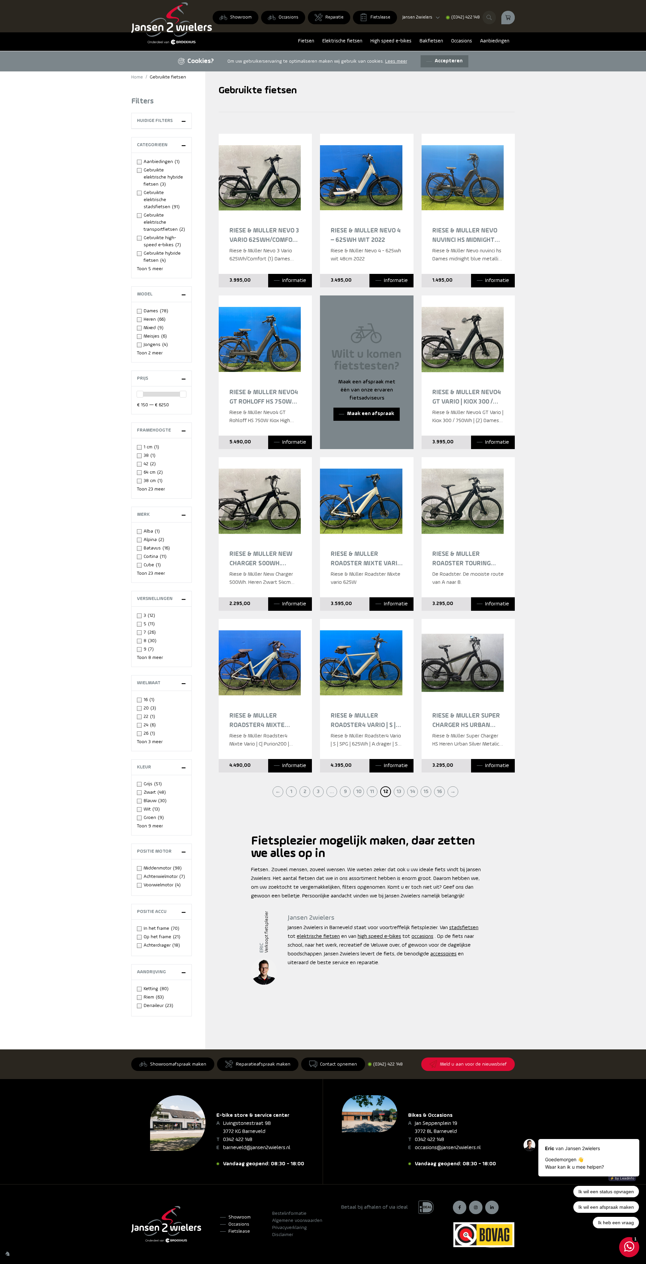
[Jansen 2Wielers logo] (171, 23)
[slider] (140, 394)
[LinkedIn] (492, 1207)
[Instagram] (475, 1207)
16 (439, 791)
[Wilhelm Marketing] (7, 1253)
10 (358, 791)
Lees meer (396, 61)
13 (399, 791)
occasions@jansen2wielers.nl (448, 1147)
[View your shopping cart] (508, 17)
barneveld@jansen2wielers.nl (256, 1147)
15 (426, 791)
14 (412, 791)
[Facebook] (459, 1207)
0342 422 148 (237, 1139)
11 (372, 791)
